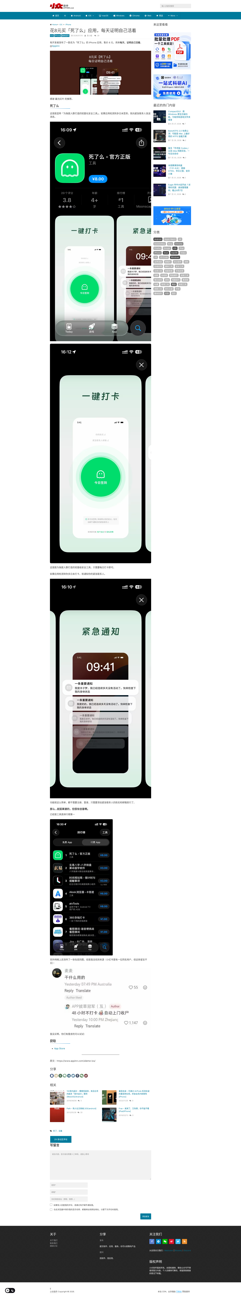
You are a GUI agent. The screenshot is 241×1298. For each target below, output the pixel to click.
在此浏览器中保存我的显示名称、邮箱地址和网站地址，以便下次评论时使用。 (87, 1209)
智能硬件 (174, 275)
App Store (59, 1048)
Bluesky (178, 1250)
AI (65, 15)
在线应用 (158, 266)
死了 (55, 1131)
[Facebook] (151, 1241)
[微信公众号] (164, 1241)
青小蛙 (89, 35)
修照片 (168, 262)
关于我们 (53, 1240)
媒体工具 (169, 266)
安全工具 (179, 266)
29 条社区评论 (60, 1139)
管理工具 (165, 284)
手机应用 (179, 271)
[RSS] (184, 1241)
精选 (161, 15)
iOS (89, 15)
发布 (101, 1240)
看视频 (185, 280)
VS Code (164, 257)
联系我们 (53, 1243)
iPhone (57, 35)
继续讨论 (53, 1246)
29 (98, 35)
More (172, 15)
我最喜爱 (169, 271)
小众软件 (53, 1291)
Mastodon (168, 1250)
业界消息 (158, 262)
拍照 (156, 275)
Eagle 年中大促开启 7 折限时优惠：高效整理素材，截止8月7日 (179, 187)
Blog (170, 244)
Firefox (157, 248)
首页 (57, 15)
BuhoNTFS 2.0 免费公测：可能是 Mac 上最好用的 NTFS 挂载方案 (179, 134)
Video (183, 253)
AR (180, 239)
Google (167, 248)
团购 (186, 262)
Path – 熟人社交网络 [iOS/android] (81, 1108)
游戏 (167, 280)
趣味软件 (65, 35)
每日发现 (158, 280)
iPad (182, 248)
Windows (120, 15)
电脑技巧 (175, 280)
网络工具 (158, 289)
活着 (60, 1131)
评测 (177, 289)
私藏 (156, 284)
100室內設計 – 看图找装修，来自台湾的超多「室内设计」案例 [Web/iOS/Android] (82, 1094)
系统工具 (182, 284)
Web (149, 15)
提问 (101, 1252)
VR (155, 257)
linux (166, 253)
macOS (105, 15)
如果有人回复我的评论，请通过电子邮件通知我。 (74, 1205)
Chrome (136, 15)
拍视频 (164, 275)
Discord (187, 1250)
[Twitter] (177, 1241)
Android (77, 15)
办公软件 (177, 262)
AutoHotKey (159, 244)
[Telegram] (158, 1241)
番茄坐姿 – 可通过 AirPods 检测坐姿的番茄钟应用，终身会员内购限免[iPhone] (134, 1094)
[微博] (171, 1241)
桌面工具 (184, 275)
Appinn (56, 46)
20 (81, 1112)
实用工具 (158, 271)
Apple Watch (170, 239)
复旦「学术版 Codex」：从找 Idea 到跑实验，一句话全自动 (179, 151)
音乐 (174, 293)
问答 (167, 293)
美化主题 (169, 289)
